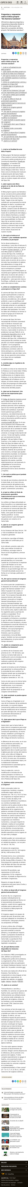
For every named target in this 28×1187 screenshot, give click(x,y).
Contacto (19, 1182)
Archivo (13, 1185)
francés (14, 981)
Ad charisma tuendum (7, 1077)
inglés (3, 981)
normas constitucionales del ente (9, 421)
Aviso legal (12, 1178)
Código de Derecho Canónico (12, 399)
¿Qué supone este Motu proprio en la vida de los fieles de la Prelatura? (13, 73)
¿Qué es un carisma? (10, 141)
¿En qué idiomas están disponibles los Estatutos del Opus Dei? (13, 138)
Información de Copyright (8, 1182)
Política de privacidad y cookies (10, 1180)
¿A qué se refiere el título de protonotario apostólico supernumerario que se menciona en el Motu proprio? (13, 102)
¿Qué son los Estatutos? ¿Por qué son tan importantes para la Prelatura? (14, 91)
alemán (20, 981)
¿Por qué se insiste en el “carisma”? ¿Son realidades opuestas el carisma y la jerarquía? (13, 78)
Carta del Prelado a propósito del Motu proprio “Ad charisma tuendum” (14, 1093)
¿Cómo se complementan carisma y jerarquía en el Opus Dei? (13, 83)
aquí (23, 967)
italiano (8, 981)
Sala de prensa (5, 1185)
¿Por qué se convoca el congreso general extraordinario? (13, 112)
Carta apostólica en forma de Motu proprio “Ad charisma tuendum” (14, 1098)
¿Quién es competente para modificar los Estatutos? (11, 117)
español (20, 979)
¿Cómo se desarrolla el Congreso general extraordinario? (13, 133)
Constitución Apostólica (11, 334)
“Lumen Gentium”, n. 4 (15, 249)
